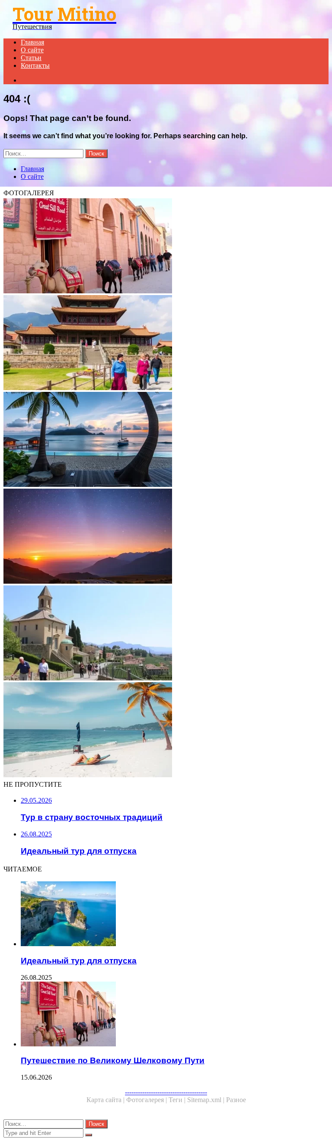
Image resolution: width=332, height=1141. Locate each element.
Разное (236, 1099)
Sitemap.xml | (206, 1099)
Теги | (178, 1099)
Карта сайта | (106, 1099)
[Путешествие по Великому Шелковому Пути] (166, 246)
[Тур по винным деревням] (166, 633)
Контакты (35, 65)
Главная (32, 42)
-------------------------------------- (166, 1092)
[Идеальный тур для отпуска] (175, 914)
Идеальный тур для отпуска (79, 960)
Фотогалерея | (147, 1099)
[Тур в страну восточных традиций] (166, 343)
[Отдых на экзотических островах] (166, 440)
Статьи (31, 57)
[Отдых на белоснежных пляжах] (166, 730)
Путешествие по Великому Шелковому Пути (112, 1060)
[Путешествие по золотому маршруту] (166, 537)
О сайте (32, 50)
